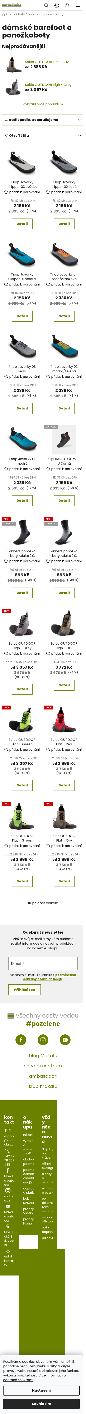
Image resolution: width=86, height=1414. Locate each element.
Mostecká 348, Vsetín (9, 1238)
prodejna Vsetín (30, 1211)
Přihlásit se (24, 989)
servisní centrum (43, 1066)
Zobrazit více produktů (41, 104)
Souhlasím (41, 1403)
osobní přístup (47, 1219)
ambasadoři (43, 1076)
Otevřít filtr (19, 135)
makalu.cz (9, 1198)
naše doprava (48, 1229)
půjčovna (49, 1238)
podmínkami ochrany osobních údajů (49, 977)
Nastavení (41, 1390)
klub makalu (43, 1086)
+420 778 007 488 (9, 1160)
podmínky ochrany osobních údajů (30, 1176)
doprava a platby (29, 1190)
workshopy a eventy (50, 1190)
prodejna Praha (30, 1221)
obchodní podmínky (30, 1161)
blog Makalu (43, 1056)
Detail (22, 223)
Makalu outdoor (9, 1180)
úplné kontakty (9, 1260)
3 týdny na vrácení (47, 1153)
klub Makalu (28, 1201)
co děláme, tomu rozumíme (49, 1205)
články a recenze (48, 1178)
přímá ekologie (48, 1165)
